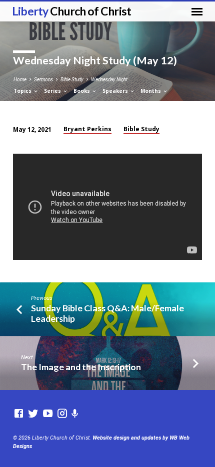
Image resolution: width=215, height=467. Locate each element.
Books (83, 90)
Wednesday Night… (111, 79)
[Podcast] (75, 414)
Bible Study (72, 79)
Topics (23, 90)
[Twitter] (33, 414)
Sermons (43, 79)
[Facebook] (18, 414)
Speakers (116, 90)
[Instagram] (62, 414)
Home (20, 79)
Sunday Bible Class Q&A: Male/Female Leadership (107, 313)
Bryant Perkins (88, 129)
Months (151, 90)
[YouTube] (48, 414)
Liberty (72, 11)
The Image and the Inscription (81, 366)
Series (53, 90)
